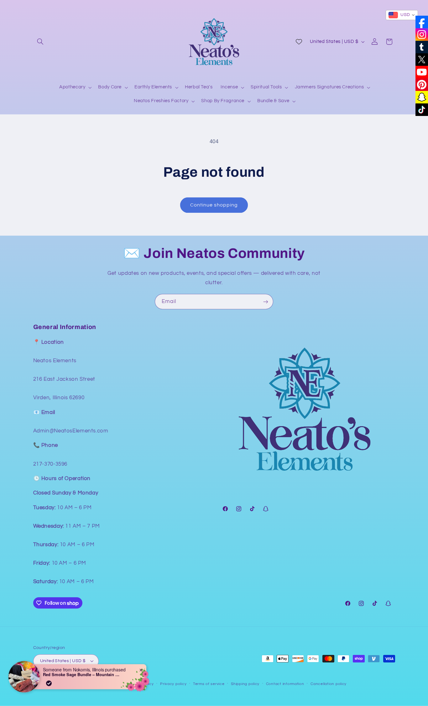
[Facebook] (421, 22)
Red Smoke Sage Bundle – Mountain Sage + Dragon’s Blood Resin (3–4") (82, 667)
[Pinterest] (421, 84)
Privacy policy (173, 684)
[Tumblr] (421, 47)
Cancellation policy (329, 684)
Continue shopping (214, 204)
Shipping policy (245, 684)
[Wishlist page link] (299, 42)
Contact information (285, 684)
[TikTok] (421, 109)
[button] (40, 41)
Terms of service (209, 684)
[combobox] (402, 15)
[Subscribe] (265, 301)
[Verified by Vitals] (49, 676)
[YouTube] (421, 72)
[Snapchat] (421, 97)
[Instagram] (421, 34)
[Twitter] (421, 59)
